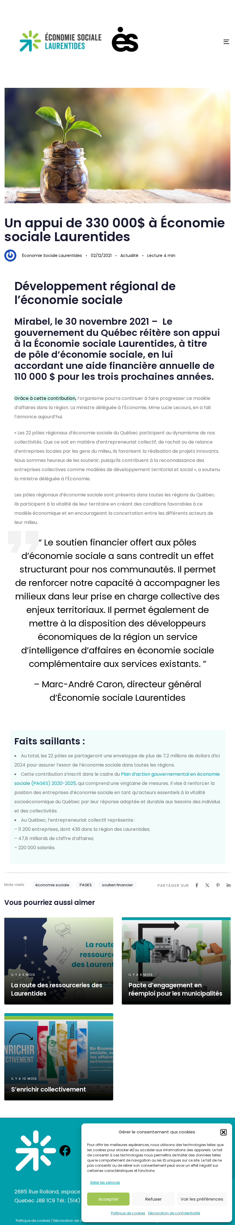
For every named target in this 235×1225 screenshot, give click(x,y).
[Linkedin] (228, 885)
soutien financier (117, 885)
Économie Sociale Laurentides (52, 255)
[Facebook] (197, 885)
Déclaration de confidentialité (174, 1213)
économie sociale (52, 885)
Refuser (153, 1199)
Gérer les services (105, 1182)
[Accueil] (35, 1150)
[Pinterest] (218, 885)
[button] (223, 1132)
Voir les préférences (202, 1199)
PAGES (86, 885)
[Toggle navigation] (192, 41)
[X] (207, 885)
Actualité (129, 255)
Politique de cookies (128, 1213)
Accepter (108, 1199)
